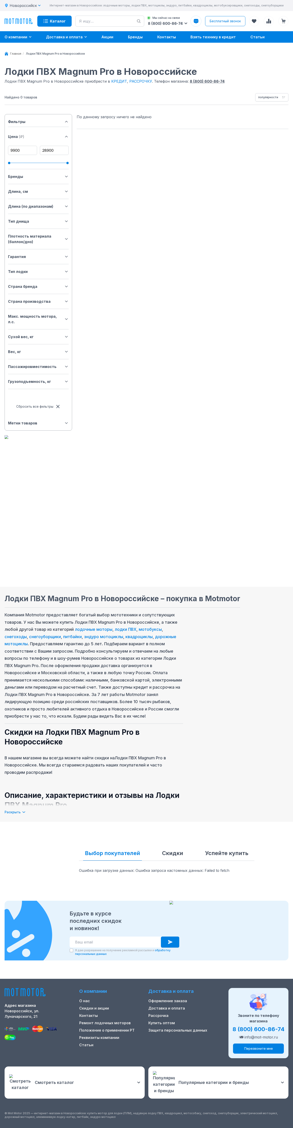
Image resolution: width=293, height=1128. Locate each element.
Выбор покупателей (112, 853)
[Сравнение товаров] (269, 21)
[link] (55, 54)
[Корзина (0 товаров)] (283, 21)
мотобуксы (150, 629)
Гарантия (17, 256)
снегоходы (16, 636)
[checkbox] (71, 950)
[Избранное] (254, 21)
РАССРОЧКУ (140, 81)
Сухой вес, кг (21, 336)
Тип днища (18, 221)
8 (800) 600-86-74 (207, 81)
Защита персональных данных (177, 1030)
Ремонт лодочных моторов (105, 1023)
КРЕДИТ (119, 81)
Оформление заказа (167, 1001)
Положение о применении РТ (107, 1030)
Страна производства (29, 301)
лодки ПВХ (125, 629)
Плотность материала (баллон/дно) (29, 239)
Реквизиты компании (99, 1037)
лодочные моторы (93, 629)
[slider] (9, 163)
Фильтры (16, 121)
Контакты (88, 1015)
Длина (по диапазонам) (30, 206)
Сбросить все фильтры (34, 406)
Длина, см (18, 191)
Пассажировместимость (32, 366)
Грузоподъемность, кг (29, 381)
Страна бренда (22, 286)
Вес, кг (14, 351)
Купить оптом (161, 1023)
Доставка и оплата (166, 1008)
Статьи (86, 1045)
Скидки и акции (94, 1008)
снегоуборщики (45, 636)
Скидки (172, 853)
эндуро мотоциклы (103, 636)
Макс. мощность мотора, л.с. (32, 319)
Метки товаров (22, 423)
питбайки (72, 636)
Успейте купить (226, 853)
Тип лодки (18, 271)
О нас (84, 1001)
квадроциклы (139, 636)
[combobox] (271, 97)
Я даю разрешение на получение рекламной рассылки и (123, 952)
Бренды (15, 176)
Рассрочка (158, 1015)
